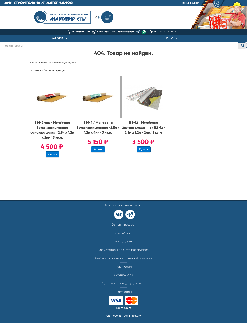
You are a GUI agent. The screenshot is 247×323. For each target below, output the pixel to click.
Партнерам (123, 291)
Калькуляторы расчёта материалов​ (123, 250)
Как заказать (124, 241)
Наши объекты (123, 233)
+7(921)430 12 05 (106, 31)
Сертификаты (123, 275)
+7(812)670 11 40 (81, 31)
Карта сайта (123, 307)
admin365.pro (132, 315)
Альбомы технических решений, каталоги (123, 258)
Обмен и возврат (124, 224)
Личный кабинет (190, 2)
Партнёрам (123, 266)
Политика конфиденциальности (123, 283)
